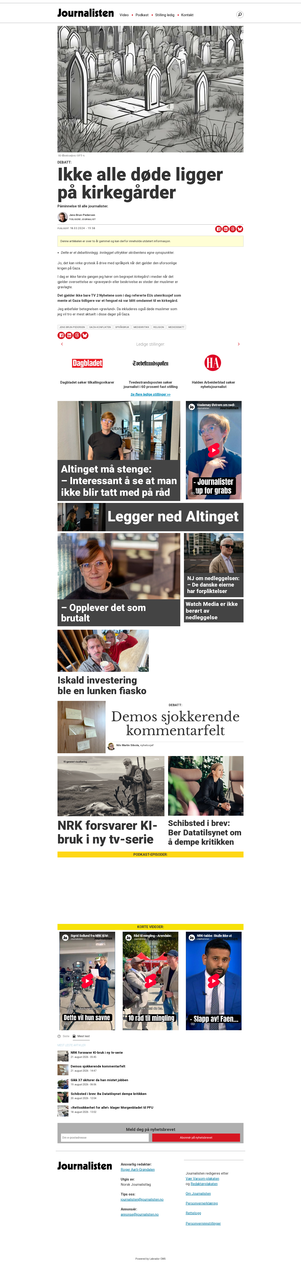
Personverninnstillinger (203, 1223)
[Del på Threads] (232, 229)
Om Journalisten (198, 1193)
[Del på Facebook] (218, 229)
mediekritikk (141, 327)
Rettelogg (193, 1213)
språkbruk (122, 327)
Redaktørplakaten (204, 1184)
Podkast (142, 15)
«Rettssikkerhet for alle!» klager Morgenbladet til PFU (112, 1108)
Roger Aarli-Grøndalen (138, 1169)
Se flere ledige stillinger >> (151, 394)
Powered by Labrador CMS (151, 1258)
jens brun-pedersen (72, 327)
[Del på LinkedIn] (225, 229)
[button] (62, 344)
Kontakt (187, 15)
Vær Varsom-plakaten (202, 1178)
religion (158, 327)
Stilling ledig (164, 15)
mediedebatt (176, 327)
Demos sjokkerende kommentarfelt (98, 1066)
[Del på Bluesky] (239, 229)
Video (124, 15)
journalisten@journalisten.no (142, 1199)
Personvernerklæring (202, 1203)
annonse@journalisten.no (140, 1214)
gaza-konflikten (100, 327)
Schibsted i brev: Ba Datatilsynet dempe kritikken (108, 1094)
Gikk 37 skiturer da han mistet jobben (99, 1080)
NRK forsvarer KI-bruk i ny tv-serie (97, 1053)
